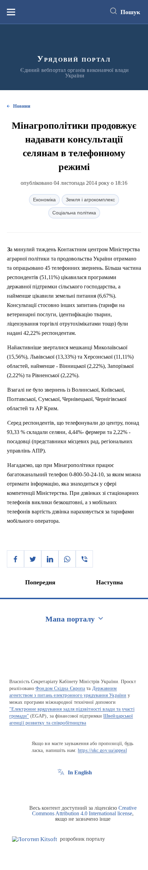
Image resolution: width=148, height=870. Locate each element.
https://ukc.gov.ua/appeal (102, 750)
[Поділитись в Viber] (84, 559)
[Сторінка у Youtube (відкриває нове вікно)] (86, 788)
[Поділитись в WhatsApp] (67, 559)
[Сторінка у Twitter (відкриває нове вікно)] (74, 788)
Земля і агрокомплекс (90, 199)
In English (80, 772)
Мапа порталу (70, 619)
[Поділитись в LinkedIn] (50, 559)
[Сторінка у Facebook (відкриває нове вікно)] (61, 788)
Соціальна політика (74, 212)
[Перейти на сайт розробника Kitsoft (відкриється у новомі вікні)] (34, 839)
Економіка (44, 199)
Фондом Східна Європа (60, 688)
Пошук (130, 12)
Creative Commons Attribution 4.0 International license (84, 810)
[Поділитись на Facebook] (15, 559)
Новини (21, 106)
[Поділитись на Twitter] (32, 559)
